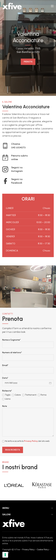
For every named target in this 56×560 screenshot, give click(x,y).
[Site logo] (12, 6)
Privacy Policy (31, 441)
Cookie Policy (43, 549)
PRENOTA (28, 62)
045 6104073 (18, 147)
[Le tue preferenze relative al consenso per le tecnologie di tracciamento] (5, 555)
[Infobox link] (27, 157)
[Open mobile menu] (52, 6)
